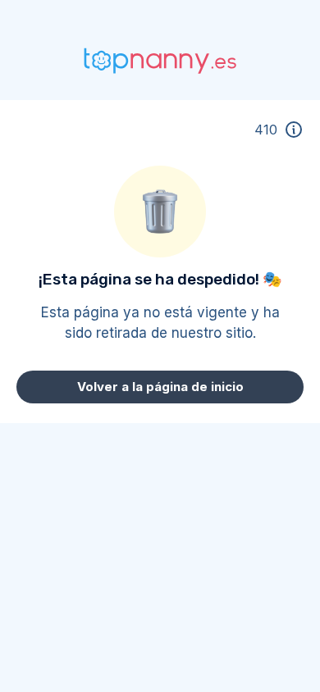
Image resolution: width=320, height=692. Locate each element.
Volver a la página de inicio (160, 386)
